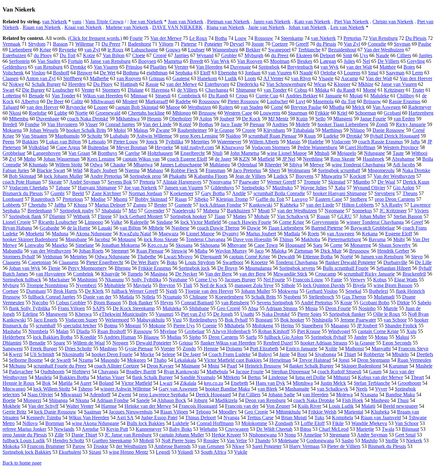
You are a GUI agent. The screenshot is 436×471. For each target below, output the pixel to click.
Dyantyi (230, 233)
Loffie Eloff (313, 423)
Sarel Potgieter (267, 446)
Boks (172, 262)
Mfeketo (231, 377)
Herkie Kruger (226, 434)
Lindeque (278, 377)
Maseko (60, 245)
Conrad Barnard (197, 302)
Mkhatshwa (127, 118)
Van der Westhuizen (384, 49)
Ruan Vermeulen (414, 360)
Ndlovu (30, 423)
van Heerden (315, 394)
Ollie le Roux (386, 314)
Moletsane (288, 440)
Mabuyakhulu (151, 320)
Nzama (86, 360)
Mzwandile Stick (290, 274)
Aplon (205, 118)
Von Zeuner (278, 406)
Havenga (160, 90)
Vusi (177, 320)
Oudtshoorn (52, 371)
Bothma (131, 72)
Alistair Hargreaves (181, 182)
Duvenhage (47, 118)
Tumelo (135, 274)
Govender (154, 210)
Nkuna (82, 400)
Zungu (140, 205)
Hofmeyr (81, 371)
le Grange (224, 130)
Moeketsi (35, 233)
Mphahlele (114, 285)
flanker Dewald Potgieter (350, 262)
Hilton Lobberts (358, 205)
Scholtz (94, 136)
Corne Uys (206, 279)
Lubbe (60, 113)
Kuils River (309, 406)
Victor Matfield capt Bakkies (233, 360)
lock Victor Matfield (200, 222)
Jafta (415, 141)
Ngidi (171, 291)
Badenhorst (139, 44)
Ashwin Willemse (154, 136)
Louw (241, 38)
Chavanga (108, 371)
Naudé (306, 72)
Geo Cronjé (228, 308)
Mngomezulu (381, 170)
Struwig (179, 251)
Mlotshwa (303, 383)
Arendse (90, 429)
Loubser (196, 49)
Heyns (166, 302)
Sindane (164, 222)
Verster (181, 67)
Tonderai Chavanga (205, 239)
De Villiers (388, 61)
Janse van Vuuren (399, 84)
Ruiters (226, 107)
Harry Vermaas (304, 446)
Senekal (353, 291)
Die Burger (33, 90)
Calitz (77, 101)
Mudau (174, 337)
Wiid (77, 170)
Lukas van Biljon (63, 141)
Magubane (76, 239)
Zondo (189, 348)
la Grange (365, 343)
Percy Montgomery (87, 268)
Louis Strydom (200, 262)
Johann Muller (255, 291)
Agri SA (125, 417)
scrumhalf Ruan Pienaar (272, 136)
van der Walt (359, 67)
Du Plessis (415, 38)
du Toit (348, 101)
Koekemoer (181, 193)
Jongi (344, 360)
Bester (160, 205)
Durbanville (395, 262)
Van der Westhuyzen (394, 176)
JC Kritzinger (393, 210)
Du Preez (110, 44)
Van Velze (237, 440)
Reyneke (68, 49)
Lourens (352, 72)
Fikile (338, 423)
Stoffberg (72, 78)
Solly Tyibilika (146, 279)
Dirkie (403, 302)
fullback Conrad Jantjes (51, 297)
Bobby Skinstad (151, 199)
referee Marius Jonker (24, 429)
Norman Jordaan (145, 193)
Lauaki (105, 228)
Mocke (147, 354)
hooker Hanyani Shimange (340, 193)
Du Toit (67, 55)
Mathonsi (354, 348)
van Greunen (211, 446)
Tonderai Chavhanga (296, 262)
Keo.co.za (157, 245)
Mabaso (155, 170)
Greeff (302, 44)
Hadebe (316, 141)
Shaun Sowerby (395, 245)
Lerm (417, 72)
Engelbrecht (192, 153)
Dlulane (136, 90)
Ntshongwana (263, 434)
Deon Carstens (223, 337)
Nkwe (238, 446)
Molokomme (254, 423)
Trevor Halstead (315, 360)
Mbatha (336, 107)
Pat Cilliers (249, 394)
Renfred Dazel (278, 343)
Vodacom (340, 141)
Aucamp (349, 78)
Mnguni (133, 325)
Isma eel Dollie (310, 377)
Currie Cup (267, 95)
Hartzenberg (421, 113)
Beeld (78, 193)
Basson (60, 44)
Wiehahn (208, 429)
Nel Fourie (274, 279)
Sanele (143, 400)
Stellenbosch (321, 297)
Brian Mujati (294, 417)
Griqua (186, 343)
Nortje (81, 113)
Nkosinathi (73, 354)
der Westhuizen (131, 446)
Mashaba (12, 331)
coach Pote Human (22, 182)
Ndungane (374, 153)
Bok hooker (292, 320)
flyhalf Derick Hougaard (394, 136)
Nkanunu (114, 279)
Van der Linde (157, 124)
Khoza (80, 205)
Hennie (211, 348)
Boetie (9, 400)
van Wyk (329, 67)
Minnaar (139, 95)
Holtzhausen (160, 153)
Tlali (187, 285)
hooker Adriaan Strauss (323, 343)
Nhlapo (357, 130)
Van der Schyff (43, 406)
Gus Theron (354, 297)
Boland (106, 383)
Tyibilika (174, 141)
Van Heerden (209, 67)
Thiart (350, 354)
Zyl (12, 159)
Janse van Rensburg (110, 61)
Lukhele (180, 423)
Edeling (30, 314)
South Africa (213, 452)
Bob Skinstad (22, 176)
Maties (239, 216)
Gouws (173, 49)
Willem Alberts (264, 141)
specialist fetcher (79, 325)
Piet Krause (308, 331)
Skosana (184, 245)
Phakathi (177, 176)
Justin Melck (333, 383)
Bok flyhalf (236, 320)
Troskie (100, 446)
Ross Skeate (342, 159)
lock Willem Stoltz (51, 388)
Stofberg (358, 199)
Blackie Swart (51, 170)
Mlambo (361, 182)
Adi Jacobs (404, 164)
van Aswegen (340, 233)
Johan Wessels (43, 130)
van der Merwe (181, 84)
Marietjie (365, 429)
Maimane (190, 365)
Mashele (424, 365)
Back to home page (22, 463)
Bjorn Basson (107, 302)
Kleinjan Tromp (232, 199)
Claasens (11, 262)
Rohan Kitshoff (273, 331)
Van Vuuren (106, 67)
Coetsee (11, 291)
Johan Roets (91, 251)
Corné (277, 107)
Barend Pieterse (327, 228)
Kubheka (289, 205)
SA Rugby (392, 205)
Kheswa (83, 314)
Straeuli (162, 95)
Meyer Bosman (131, 147)
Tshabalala (303, 130)
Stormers (111, 90)
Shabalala (111, 210)
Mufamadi (384, 297)
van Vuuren (280, 72)
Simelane (84, 245)
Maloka (279, 251)
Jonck (152, 141)
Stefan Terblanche (372, 383)
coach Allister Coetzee (116, 365)
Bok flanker (141, 302)
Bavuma (377, 239)
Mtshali (321, 153)
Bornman (54, 423)
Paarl (232, 365)
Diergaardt (211, 256)
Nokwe (16, 84)
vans (76, 21)
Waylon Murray (231, 251)
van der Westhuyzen (50, 251)
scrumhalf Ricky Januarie (369, 274)
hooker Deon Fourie (112, 354)
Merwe (317, 164)
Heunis (154, 118)
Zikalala (188, 383)
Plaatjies (158, 67)
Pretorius (352, 38)
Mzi (133, 210)
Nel (366, 61)
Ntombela (38, 331)
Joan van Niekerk (185, 21)
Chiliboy (405, 95)
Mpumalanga (258, 268)
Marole (390, 308)
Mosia (311, 308)
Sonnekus (362, 210)
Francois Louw (308, 279)
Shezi (274, 170)
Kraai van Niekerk (83, 27)
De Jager (192, 354)
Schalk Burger (46, 84)
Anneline (312, 434)
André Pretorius (317, 302)
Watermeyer (229, 141)
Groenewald (107, 113)
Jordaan (252, 72)
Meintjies (200, 141)
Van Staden (48, 61)
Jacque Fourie (250, 371)
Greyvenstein (325, 222)
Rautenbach (43, 199)
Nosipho (367, 308)
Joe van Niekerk (146, 21)
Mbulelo (400, 354)
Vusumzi (164, 314)
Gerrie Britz (14, 411)
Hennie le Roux (18, 383)
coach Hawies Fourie (250, 222)
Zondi (382, 124)
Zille (59, 434)
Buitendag (98, 147)
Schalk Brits (263, 297)
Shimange (246, 90)
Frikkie (322, 113)
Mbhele (156, 228)
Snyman (402, 44)
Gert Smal (405, 434)
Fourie (136, 38)
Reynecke (76, 107)
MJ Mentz (278, 118)
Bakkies (30, 141)
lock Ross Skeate (161, 239)
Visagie (326, 78)
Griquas (157, 78)
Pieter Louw (125, 141)
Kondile (88, 337)
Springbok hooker (188, 216)
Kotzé (185, 124)
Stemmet (120, 251)
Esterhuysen (217, 84)
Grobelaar (194, 331)
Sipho (195, 337)
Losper (101, 107)
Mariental (353, 411)
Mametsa (173, 61)
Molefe (303, 124)
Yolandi (185, 452)
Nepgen (120, 343)
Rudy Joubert (103, 170)
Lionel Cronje (17, 222)
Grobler (229, 55)
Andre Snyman (372, 434)
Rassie (152, 84)
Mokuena (12, 130)
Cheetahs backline (146, 113)
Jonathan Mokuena (120, 245)
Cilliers (404, 55)
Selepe (168, 354)
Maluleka (171, 308)
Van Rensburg (383, 38)
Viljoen (166, 44)
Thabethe (146, 256)
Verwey (357, 279)
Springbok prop (145, 176)
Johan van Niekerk (308, 27)
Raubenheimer (192, 130)
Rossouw (263, 38)
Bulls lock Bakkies (146, 423)
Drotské (354, 136)
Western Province (400, 147)
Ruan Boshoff (111, 331)
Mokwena (288, 291)
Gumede (183, 205)
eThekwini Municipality (123, 314)
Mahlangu (219, 164)
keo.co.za (213, 383)
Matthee (388, 67)
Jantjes (425, 55)
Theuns (409, 193)
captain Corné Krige (249, 256)
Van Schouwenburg (286, 84)
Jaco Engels (45, 320)
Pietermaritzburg (344, 239)
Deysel (237, 44)
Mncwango (14, 388)
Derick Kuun (416, 182)
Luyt (300, 101)
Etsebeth (239, 383)
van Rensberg (235, 302)
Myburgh (253, 55)
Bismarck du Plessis (23, 193)
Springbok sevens (297, 268)
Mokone (157, 325)
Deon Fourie (338, 308)
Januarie (333, 95)
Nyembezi (86, 285)
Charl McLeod (334, 429)
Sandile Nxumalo (197, 377)
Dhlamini (12, 343)
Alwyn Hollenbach (231, 331)
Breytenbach (300, 67)
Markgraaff (156, 101)
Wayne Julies (313, 187)
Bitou (305, 429)
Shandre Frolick (401, 325)
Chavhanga (216, 90)
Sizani (95, 452)
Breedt (196, 61)
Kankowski (260, 205)
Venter (87, 90)
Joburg (200, 400)
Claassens (69, 262)
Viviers (421, 210)
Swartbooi (232, 262)
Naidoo (233, 136)
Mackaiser (59, 279)
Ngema (132, 170)
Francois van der (242, 406)
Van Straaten (34, 136)
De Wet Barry (145, 262)
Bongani (264, 320)
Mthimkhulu (288, 411)
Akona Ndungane (94, 233)
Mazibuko (282, 187)
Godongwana (320, 440)
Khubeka (380, 411)
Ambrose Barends (172, 446)
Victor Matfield (136, 383)
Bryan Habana (17, 228)
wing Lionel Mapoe (287, 153)
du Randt (346, 90)
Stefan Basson (408, 216)
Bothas (206, 124)
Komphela (342, 417)
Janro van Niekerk (271, 21)
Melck (358, 107)
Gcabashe (49, 228)
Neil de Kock (213, 285)
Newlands (64, 429)
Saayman (395, 72)
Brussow (207, 113)
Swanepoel (279, 49)
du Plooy (43, 55)
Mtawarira (331, 176)
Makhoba (310, 239)
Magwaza (168, 233)
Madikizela (226, 400)
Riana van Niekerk (225, 27)
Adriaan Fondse (112, 400)
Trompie (312, 182)
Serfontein (19, 61)
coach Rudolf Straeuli (339, 371)
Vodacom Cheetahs (28, 187)
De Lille (423, 262)
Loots (250, 78)
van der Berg (252, 274)
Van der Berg (218, 274)
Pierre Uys (184, 325)
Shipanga (58, 400)
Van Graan (79, 153)
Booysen (147, 61)
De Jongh (223, 314)
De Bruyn (227, 268)
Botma (110, 325)
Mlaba (201, 251)
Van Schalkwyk (293, 216)
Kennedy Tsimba (43, 417)
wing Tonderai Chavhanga (358, 164)
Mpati (264, 210)
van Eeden (404, 118)
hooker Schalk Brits (86, 130)
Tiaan (219, 216)
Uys (364, 55)
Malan (62, 331)
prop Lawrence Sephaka (163, 394)
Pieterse (189, 44)
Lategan (328, 61)
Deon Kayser (160, 365)
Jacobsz (102, 239)
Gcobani (392, 113)
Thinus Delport (200, 417)
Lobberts (11, 205)
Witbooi (419, 153)
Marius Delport (110, 205)
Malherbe (99, 78)
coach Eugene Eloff (187, 159)
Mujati (356, 95)
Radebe (183, 101)
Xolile (331, 348)
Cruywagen (237, 429)
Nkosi (15, 113)
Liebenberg (20, 49)
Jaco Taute (231, 124)
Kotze (89, 55)
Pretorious (73, 199)
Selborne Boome (26, 360)
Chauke (118, 164)
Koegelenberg (229, 297)
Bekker (253, 49)
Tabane (63, 187)
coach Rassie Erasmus (380, 141)
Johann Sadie (281, 394)
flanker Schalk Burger (311, 365)
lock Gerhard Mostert (140, 216)
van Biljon (130, 228)
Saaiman (92, 411)
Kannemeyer (149, 429)
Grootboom (409, 383)
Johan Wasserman (61, 159)
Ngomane (334, 210)
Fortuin (75, 61)
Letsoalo (97, 141)
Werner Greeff (281, 182)
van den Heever (42, 107)
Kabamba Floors (211, 176)
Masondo (110, 360)
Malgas (140, 130)
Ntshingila (322, 320)
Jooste (258, 44)
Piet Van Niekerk (351, 21)
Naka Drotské (276, 314)
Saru (317, 245)
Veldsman (52, 256)
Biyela (359, 285)
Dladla (83, 331)
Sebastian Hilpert (393, 268)
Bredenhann (39, 210)
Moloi (120, 130)
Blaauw (151, 337)
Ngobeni (292, 297)
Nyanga (231, 417)
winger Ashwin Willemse (125, 388)
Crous (242, 95)
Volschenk (13, 72)
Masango (340, 325)
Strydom (36, 44)
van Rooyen (129, 78)
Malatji (368, 406)
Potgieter (213, 44)
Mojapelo (346, 153)
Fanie (336, 279)
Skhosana (210, 245)
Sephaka (183, 72)
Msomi (120, 199)
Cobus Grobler (71, 302)
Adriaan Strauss (281, 308)
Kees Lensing (101, 159)
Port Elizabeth (264, 348)
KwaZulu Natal (135, 233)
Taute (398, 153)
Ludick (281, 176)
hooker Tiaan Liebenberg (343, 124)
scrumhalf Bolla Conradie (279, 193)
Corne (336, 245)
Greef (417, 222)
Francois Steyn (413, 348)
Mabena (211, 210)
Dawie (253, 228)
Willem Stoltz (68, 164)
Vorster (168, 348)
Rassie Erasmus (404, 101)
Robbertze (374, 354)
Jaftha (60, 205)
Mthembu (18, 118)
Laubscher (277, 101)
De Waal (386, 182)
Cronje (249, 130)
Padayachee (21, 371)
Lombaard (13, 199)
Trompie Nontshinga (47, 285)
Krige (45, 49)
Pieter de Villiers (343, 446)
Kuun (310, 136)
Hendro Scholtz (68, 440)
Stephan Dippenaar (290, 371)
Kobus (380, 279)
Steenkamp (292, 38)
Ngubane (178, 279)
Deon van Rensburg (265, 400)
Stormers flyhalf (19, 256)
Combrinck (189, 95)
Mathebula (217, 371)
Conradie (377, 44)
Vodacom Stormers (271, 147)
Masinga (159, 274)
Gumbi (57, 193)
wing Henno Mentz (128, 452)
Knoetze (259, 262)
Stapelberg (312, 325)
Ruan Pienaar (149, 251)
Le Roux (198, 38)
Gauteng (181, 78)
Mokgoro (136, 360)
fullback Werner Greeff (134, 291)
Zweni (124, 394)
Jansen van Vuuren (184, 187)
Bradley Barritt (141, 371)
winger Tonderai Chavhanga (375, 222)
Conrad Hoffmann (215, 423)
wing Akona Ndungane (95, 423)
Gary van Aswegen (178, 388)
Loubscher (63, 90)
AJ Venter (273, 78)
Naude (382, 55)
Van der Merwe (166, 38)
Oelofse (328, 72)
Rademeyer (419, 107)
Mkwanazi (71, 394)
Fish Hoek (352, 400)
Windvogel (339, 331)
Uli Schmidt (42, 354)
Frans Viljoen (71, 308)
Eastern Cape (328, 199)
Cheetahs (37, 205)
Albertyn (30, 101)
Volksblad (38, 147)
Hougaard (295, 245)
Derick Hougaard (213, 394)
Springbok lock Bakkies (27, 452)
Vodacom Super (81, 320)
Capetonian (39, 262)
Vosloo (38, 72)
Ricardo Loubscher (57, 222)
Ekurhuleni (70, 452)
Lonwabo (34, 245)
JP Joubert (367, 325)
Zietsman (303, 251)
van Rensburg (48, 67)
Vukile (240, 452)
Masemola (323, 101)
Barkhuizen (238, 210)
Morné (369, 90)
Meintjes (78, 256)
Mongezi (32, 400)
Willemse (84, 44)
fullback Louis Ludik (24, 440)
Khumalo (38, 164)
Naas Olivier (40, 394)
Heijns (287, 325)
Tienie (54, 268)
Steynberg (384, 193)
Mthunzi (341, 377)
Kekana (370, 233)
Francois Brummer (46, 446)
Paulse (424, 44)
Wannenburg (225, 49)
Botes (409, 67)
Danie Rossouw (388, 130)
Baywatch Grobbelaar (372, 228)
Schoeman (365, 113)
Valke (116, 222)
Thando (262, 440)
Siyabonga (325, 354)
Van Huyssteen (62, 124)
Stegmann (339, 434)
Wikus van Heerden (103, 95)
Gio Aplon (403, 187)
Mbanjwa (143, 164)
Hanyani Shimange (97, 187)
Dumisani (36, 291)
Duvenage (240, 67)
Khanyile (110, 274)
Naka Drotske (416, 170)
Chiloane (198, 297)
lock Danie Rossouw (55, 411)
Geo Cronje (256, 411)
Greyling (416, 61)
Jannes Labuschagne (181, 164)
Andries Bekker (302, 95)
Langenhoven (47, 153)
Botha (221, 38)
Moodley (228, 411)
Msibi (399, 239)
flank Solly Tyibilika (29, 308)
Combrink (83, 274)
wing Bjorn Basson (392, 285)
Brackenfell (414, 274)
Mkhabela (234, 325)
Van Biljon (113, 55)
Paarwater (249, 182)
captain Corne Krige (378, 331)
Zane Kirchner (106, 193)
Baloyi (265, 354)
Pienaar (257, 124)
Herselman (280, 360)
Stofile (391, 440)
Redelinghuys (203, 320)
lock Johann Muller (63, 176)
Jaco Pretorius (247, 170)
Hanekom (207, 78)
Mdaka (322, 90)
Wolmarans (299, 170)
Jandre (360, 337)
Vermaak (11, 44)
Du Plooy (103, 84)
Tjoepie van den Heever (209, 291)
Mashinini (87, 279)
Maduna (60, 233)
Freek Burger (43, 348)
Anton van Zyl (41, 78)
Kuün (302, 118)
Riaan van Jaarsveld (381, 417)
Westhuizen (199, 107)
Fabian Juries (16, 170)
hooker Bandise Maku (227, 388)
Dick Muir (331, 251)
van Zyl (92, 49)
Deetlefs (425, 354)
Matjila (65, 383)
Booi (302, 354)
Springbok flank (25, 216)
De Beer (55, 101)
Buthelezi (378, 291)
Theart (417, 377)
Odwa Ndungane (112, 256)
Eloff (205, 72)
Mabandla (13, 251)
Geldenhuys (15, 67)
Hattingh (129, 84)
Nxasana (369, 394)
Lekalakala (185, 360)
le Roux (116, 49)
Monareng (360, 245)
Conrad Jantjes (120, 124)
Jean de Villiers (250, 176)
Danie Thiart (84, 434)
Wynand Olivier (369, 187)
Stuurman (297, 113)
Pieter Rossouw (243, 101)
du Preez (280, 55)
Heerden (77, 84)
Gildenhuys (222, 187)
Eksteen (304, 55)
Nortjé (346, 256)
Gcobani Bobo (374, 302)
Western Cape (238, 113)
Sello (320, 118)
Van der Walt (379, 78)
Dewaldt (286, 256)
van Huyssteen (50, 274)
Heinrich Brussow (263, 365)
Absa (253, 308)
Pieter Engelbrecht (104, 262)
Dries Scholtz (78, 348)
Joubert (227, 118)
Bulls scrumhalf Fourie (346, 268)
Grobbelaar (14, 153)
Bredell (10, 124)
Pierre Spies (309, 314)
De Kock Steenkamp (134, 308)
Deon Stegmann (373, 360)
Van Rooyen (249, 61)
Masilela (43, 377)
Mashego (380, 400)
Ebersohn (227, 72)
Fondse (32, 124)
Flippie (105, 216)
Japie (284, 354)
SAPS (99, 308)
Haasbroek (373, 159)
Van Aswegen (386, 107)
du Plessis (326, 44)
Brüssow (372, 101)
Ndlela (148, 297)
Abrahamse (403, 159)
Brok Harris (65, 291)
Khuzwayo (233, 147)
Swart (8, 90)
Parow (79, 446)
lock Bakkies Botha (52, 337)
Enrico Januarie (301, 348)
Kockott (358, 176)
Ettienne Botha (318, 256)
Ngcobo (40, 302)
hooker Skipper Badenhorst (30, 239)
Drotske (78, 67)
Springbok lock (194, 268)
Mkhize (365, 84)
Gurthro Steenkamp (112, 440)
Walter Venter (80, 406)
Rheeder (273, 164)
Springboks (253, 187)
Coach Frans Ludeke (229, 354)
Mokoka (11, 446)
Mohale (261, 216)
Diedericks (248, 84)
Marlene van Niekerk (127, 27)
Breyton (167, 285)
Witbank (81, 216)
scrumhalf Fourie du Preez (60, 365)
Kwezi (15, 354)
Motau (381, 337)
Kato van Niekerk (312, 21)
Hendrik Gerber (393, 251)
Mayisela (142, 285)
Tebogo (203, 411)
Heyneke (164, 147)
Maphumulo (67, 136)
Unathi (247, 314)
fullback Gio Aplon (283, 337)
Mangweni (56, 314)
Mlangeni (342, 118)
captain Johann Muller (181, 434)
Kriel (342, 113)
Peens (8, 141)
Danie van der (97, 297)
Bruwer (84, 72)
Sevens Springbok (275, 302)
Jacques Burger (240, 279)
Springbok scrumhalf (339, 170)
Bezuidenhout (342, 49)
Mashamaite (297, 388)
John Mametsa (244, 153)
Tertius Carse (260, 417)
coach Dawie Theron (218, 228)
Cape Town (266, 245)
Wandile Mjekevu (369, 423)
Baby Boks (180, 429)
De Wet (107, 72)
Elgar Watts (405, 279)
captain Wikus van (141, 159)
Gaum (375, 371)
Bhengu (123, 268)
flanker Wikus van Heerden (228, 343)
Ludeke (331, 136)
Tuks (319, 417)
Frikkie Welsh (322, 411)
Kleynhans (274, 130)
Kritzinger (394, 90)
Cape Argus (68, 147)
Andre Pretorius (106, 176)
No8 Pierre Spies (179, 440)
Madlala (292, 233)
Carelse (132, 153)
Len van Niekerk (347, 27)
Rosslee (211, 440)
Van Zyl (352, 44)
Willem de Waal (89, 343)
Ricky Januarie (411, 124)
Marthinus (332, 130)
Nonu (290, 434)
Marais (293, 141)
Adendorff (99, 394)
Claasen (11, 78)
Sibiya (295, 164)
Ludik (231, 78)
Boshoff (61, 72)
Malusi (402, 337)
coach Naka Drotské (87, 118)
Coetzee (280, 44)
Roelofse (38, 113)
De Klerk (94, 291)
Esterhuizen (14, 55)
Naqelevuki (183, 210)
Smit (347, 55)
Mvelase (168, 331)
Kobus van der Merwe (380, 377)
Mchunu (17, 365)
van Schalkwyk (332, 388)
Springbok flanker (347, 314)
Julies (349, 61)
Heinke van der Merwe (147, 406)
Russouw (142, 331)
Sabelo (424, 302)
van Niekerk (54, 21)
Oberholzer (180, 118)
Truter (418, 90)
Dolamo (234, 348)
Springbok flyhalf (328, 337)
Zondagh (284, 423)
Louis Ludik (341, 406)
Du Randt (218, 95)
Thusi (403, 400)
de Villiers (187, 90)
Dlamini (57, 216)
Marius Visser (110, 377)
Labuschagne (144, 49)
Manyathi (381, 348)
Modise (98, 199)
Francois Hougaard (198, 406)
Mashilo (369, 440)
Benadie (37, 343)
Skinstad (336, 182)
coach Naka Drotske (314, 400)
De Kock (251, 118)
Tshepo (85, 388)
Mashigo (108, 348)
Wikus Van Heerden (89, 417)
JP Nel (288, 159)
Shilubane (199, 308)
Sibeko (201, 199)
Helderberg (14, 337)
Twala (388, 429)
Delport (327, 55)
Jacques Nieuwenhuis (131, 411)
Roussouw (209, 101)
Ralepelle (139, 222)
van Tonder (275, 90)
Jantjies (181, 55)
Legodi (163, 452)
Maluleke (379, 95)
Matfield (266, 159)
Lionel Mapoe (200, 233)
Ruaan (323, 216)
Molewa (344, 394)
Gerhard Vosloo (322, 291)
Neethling (313, 159)
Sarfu (251, 337)
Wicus (320, 84)
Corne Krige (291, 222)
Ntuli (217, 153)
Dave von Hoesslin (252, 239)
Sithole (288, 285)
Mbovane (236, 245)
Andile (239, 193)
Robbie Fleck (184, 170)
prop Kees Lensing (199, 136)
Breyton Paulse (306, 107)
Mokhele (11, 406)
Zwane (163, 130)
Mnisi (213, 365)
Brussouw (359, 251)
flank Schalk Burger (152, 377)
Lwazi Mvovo (178, 256)
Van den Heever (416, 78)
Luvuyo (300, 199)
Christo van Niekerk (392, 21)
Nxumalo (172, 297)
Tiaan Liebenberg (286, 228)
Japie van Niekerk (266, 27)
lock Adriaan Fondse (220, 205)
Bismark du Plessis (387, 446)
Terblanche (309, 49)
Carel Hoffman (360, 147)
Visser (91, 124)
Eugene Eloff (398, 233)
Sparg (59, 343)
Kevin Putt (117, 429)
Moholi (146, 440)
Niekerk (414, 440)
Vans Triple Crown (104, 21)
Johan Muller (372, 216)
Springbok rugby (77, 210)
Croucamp (325, 274)
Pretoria (147, 182)
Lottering (12, 95)
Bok (46, 383)
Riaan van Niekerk (42, 27)
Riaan (181, 199)
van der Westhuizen (297, 210)
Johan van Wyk (24, 268)
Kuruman (398, 365)
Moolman (279, 61)
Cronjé (160, 55)
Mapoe (173, 107)
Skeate (55, 182)
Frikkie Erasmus (154, 268)
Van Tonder (63, 95)
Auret (85, 383)
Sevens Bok (120, 182)
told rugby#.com (197, 147)
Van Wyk (220, 61)
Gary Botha (213, 193)
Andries (280, 124)
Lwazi (166, 383)
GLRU (344, 216)
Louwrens (270, 113)
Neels (361, 388)
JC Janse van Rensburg (128, 434)
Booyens (304, 176)
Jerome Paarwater (358, 320)
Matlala (126, 297)
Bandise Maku (400, 394)
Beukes (304, 61)
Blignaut (410, 429)
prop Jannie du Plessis (25, 434)
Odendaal (247, 164)
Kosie (346, 302)
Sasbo (348, 440)
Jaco (259, 251)
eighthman (157, 72)
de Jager (223, 159)
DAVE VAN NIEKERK (177, 27)
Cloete (138, 55)
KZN (244, 159)
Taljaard (11, 107)
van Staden (252, 107)
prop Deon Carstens (395, 199)
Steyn (417, 256)
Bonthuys (107, 153)
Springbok (269, 67)
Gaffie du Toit (270, 199)
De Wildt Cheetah (274, 429)
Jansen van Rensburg (382, 256)
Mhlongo (181, 113)
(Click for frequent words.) (95, 38)
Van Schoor (406, 423)
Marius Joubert (261, 233)
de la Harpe (78, 228)
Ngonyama (220, 182)
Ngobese (180, 228)
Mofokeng (262, 325)
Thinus (286, 239)
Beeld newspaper (400, 406)
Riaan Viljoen (174, 411)
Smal (373, 72)
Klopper (342, 84)
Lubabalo (119, 136)
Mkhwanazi (103, 101)
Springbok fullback (22, 279)
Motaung (127, 239)
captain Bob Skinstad (137, 107)
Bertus (254, 377)
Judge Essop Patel (159, 417)
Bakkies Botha (74, 377)
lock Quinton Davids (324, 285)
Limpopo (94, 222)
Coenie (209, 325)
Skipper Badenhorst (361, 365)
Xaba (340, 187)
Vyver (381, 388)
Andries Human (120, 337)
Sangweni (13, 348)
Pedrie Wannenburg (317, 147)
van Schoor (395, 320)
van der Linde (320, 205)
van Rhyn (301, 78)
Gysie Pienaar (139, 348)
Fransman (215, 170)
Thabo (160, 360)
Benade (36, 95)
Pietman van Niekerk (228, 21)
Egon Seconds (396, 343)
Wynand (205, 55)
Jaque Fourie (373, 118)
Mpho (30, 159)
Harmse (109, 406)
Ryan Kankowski (181, 371)
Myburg (11, 285)
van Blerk (267, 388)
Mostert (130, 101)
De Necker (186, 274)
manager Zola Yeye (254, 285)
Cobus (300, 90)
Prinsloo (134, 67)
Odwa (96, 164)
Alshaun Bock (171, 400)
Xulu (411, 331)
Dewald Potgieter (153, 343)
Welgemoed (117, 320)
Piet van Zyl (193, 314)
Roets (313, 233)
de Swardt (60, 360)
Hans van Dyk (270, 383)
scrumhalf (46, 325)
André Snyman (84, 182)
